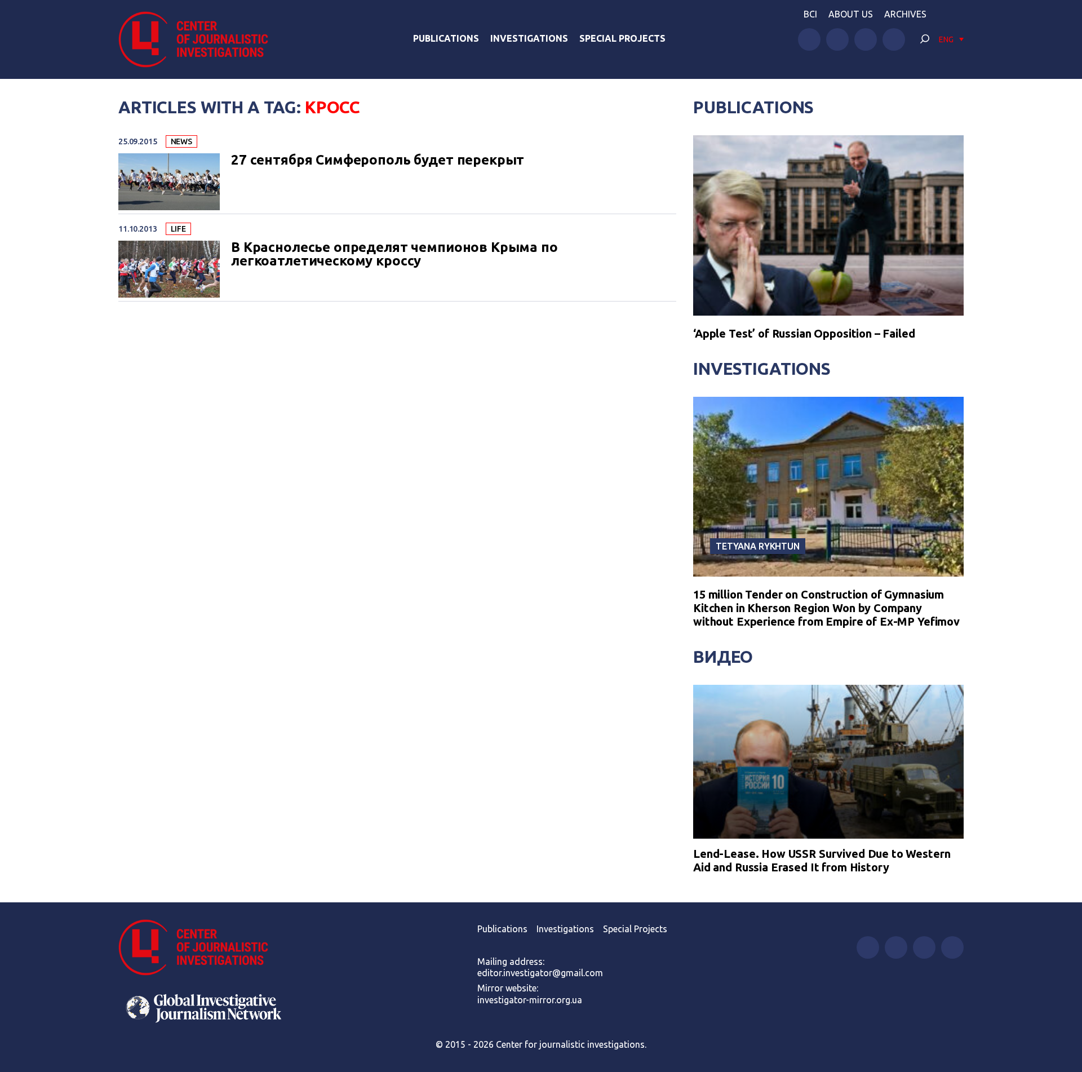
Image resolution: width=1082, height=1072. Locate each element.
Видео (723, 656)
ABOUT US (850, 14)
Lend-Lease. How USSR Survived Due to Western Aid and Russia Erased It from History (821, 860)
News (181, 141)
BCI (810, 14)
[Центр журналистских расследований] (199, 39)
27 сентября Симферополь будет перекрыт (377, 160)
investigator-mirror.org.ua (529, 1000)
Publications (446, 38)
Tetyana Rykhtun (758, 546)
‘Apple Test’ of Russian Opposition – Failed (804, 333)
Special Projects (622, 38)
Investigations (529, 38)
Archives (905, 14)
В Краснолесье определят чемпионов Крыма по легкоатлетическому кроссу (394, 254)
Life (178, 228)
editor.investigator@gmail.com (540, 973)
